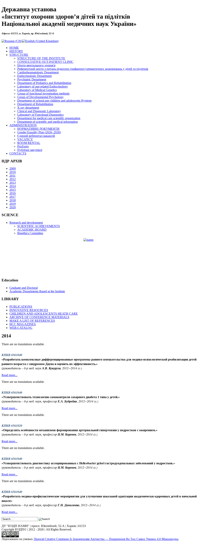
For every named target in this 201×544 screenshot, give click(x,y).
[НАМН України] (100, 256)
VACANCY (25, 139)
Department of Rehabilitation (35, 104)
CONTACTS (17, 153)
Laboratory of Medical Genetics (37, 90)
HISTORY (16, 51)
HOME (14, 47)
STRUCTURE (18, 54)
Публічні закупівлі (29, 150)
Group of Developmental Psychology (40, 97)
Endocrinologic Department (34, 76)
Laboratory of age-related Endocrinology (42, 86)
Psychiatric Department (31, 79)
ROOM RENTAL (28, 143)
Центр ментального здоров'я (36, 65)
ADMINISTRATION (23, 125)
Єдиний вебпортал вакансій (36, 135)
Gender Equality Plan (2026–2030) (39, 132)
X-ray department (28, 107)
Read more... (9, 375)
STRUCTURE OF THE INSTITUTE (41, 58)
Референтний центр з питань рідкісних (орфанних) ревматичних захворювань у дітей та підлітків (82, 68)
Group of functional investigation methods (43, 93)
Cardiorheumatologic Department (38, 72)
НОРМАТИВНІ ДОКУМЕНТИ (38, 128)
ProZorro (23, 146)
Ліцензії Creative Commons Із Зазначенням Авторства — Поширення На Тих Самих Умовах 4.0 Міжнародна (106, 539)
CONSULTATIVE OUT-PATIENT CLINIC (45, 61)
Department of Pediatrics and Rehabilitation (44, 83)
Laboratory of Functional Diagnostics (40, 114)
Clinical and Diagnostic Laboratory (39, 111)
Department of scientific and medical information (47, 121)
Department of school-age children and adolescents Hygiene (54, 100)
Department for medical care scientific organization (48, 118)
